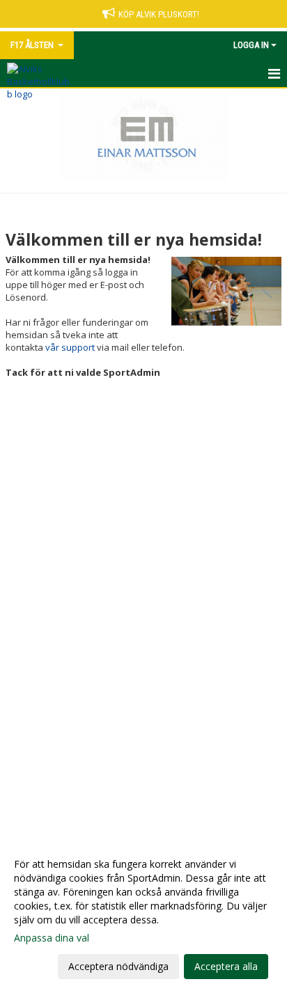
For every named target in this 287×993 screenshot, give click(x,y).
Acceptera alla (226, 966)
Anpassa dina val (51, 938)
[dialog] (143, 914)
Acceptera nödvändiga (118, 966)
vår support (70, 347)
